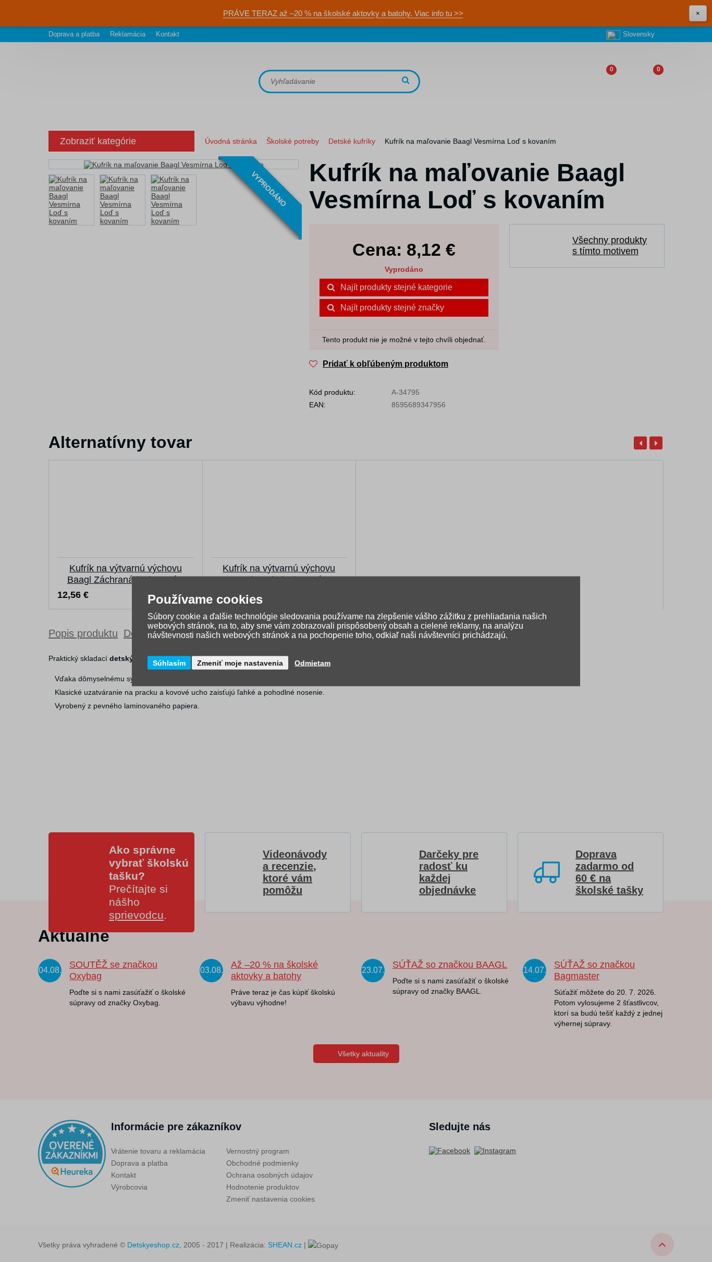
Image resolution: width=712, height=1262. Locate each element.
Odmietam (312, 662)
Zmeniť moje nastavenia (240, 662)
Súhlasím (169, 662)
